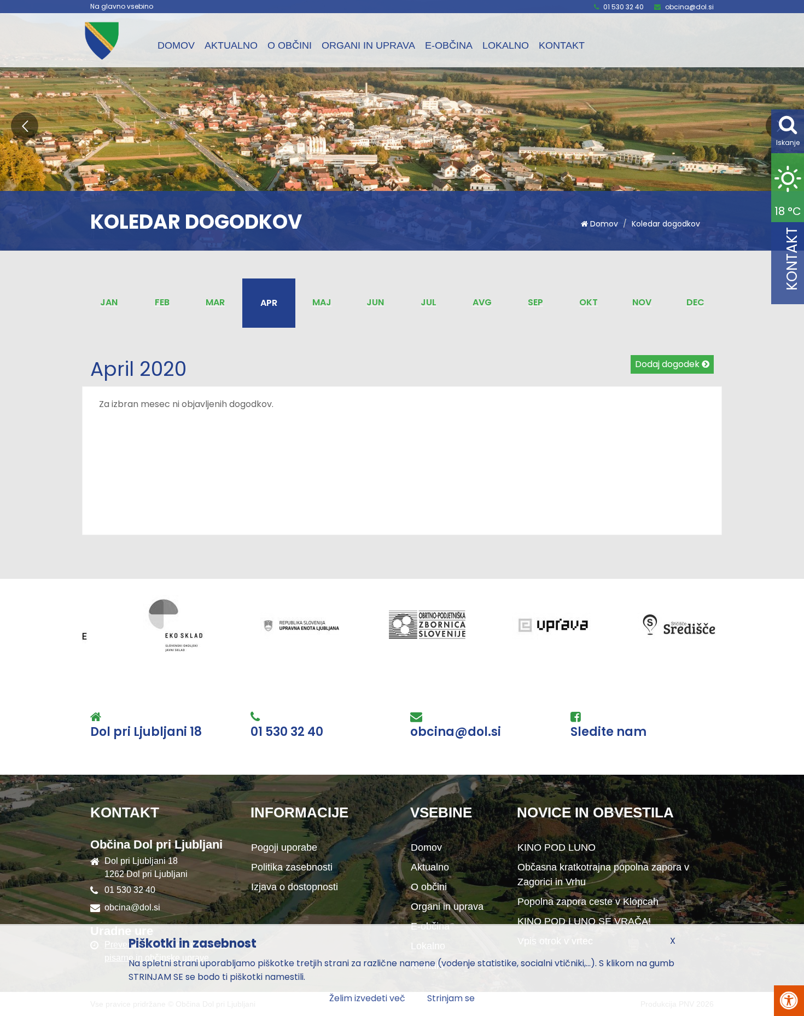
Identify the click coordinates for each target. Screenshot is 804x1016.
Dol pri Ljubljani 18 (146, 732)
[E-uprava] (466, 625)
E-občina (449, 45)
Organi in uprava (368, 45)
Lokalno (505, 45)
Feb (162, 302)
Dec (695, 302)
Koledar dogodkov (666, 223)
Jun (375, 302)
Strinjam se (451, 998)
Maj (321, 302)
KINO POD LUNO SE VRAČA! (584, 921)
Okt (588, 302)
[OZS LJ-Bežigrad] (340, 625)
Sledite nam (608, 732)
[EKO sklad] (89, 625)
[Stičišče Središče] (592, 625)
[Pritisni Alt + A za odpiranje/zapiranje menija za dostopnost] (789, 1000)
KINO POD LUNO (556, 847)
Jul (428, 302)
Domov (176, 45)
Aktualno (231, 45)
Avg (482, 302)
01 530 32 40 (623, 6)
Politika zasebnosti (292, 867)
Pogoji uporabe (284, 847)
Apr (268, 303)
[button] (24, 126)
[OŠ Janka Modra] (718, 625)
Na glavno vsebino (121, 6)
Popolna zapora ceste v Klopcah (588, 901)
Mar (215, 302)
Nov (641, 302)
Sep (535, 302)
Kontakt (562, 45)
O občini (289, 45)
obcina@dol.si (689, 6)
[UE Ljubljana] (214, 625)
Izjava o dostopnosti (294, 886)
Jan (109, 302)
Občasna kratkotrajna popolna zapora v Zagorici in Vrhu (603, 874)
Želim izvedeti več (367, 998)
